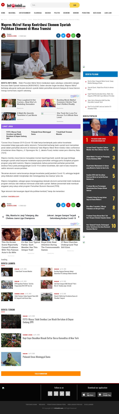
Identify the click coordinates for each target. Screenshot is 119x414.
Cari (74, 5)
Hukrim (76, 13)
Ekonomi (66, 13)
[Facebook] (50, 393)
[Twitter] (62, 393)
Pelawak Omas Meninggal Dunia (36, 356)
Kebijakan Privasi (75, 404)
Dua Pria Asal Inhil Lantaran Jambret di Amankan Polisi (99, 107)
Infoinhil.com (59, 408)
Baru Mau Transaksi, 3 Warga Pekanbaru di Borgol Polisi (96, 207)
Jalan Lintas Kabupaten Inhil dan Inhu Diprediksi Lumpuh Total (99, 101)
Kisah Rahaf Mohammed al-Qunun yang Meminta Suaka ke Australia (97, 167)
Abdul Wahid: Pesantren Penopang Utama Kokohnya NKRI (97, 158)
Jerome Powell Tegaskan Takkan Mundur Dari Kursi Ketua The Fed (97, 148)
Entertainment (25, 13)
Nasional (12, 13)
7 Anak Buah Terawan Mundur (23, 271)
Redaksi (42, 404)
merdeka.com (13, 196)
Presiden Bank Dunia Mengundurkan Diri (98, 139)
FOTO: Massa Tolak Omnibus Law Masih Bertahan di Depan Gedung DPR (48, 320)
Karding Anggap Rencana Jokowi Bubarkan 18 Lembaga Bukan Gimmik (65, 272)
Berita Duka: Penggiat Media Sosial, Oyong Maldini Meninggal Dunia (100, 82)
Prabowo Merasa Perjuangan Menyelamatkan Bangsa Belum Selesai (96, 188)
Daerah (48, 13)
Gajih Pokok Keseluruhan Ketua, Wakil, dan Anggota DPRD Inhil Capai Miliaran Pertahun (101, 95)
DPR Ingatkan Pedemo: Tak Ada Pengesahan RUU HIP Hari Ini (24, 285)
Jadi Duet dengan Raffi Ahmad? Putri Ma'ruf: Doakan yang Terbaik (65, 285)
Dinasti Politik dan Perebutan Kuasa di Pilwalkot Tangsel (65, 297)
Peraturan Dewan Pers (56, 404)
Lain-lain (107, 13)
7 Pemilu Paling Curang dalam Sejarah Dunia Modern (96, 198)
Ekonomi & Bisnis (12, 36)
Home (3, 13)
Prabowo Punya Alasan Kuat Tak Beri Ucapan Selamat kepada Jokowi (98, 217)
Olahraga (38, 13)
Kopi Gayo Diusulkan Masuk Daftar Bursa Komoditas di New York (51, 338)
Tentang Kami (31, 404)
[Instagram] (56, 393)
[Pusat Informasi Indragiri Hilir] (3, 388)
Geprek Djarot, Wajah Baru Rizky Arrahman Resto (101, 88)
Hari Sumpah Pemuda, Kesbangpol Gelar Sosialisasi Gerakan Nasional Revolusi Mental (98, 227)
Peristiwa (86, 13)
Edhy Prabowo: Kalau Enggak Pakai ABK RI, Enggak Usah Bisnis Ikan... (26, 297)
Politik (57, 13)
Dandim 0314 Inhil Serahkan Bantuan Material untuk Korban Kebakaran (97, 177)
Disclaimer (88, 404)
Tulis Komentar (41, 373)
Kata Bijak (97, 13)
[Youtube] (68, 393)
